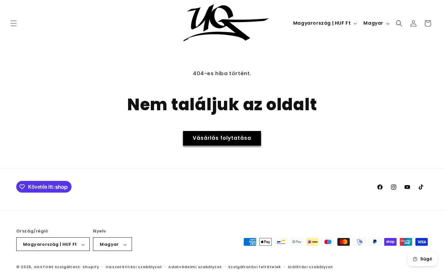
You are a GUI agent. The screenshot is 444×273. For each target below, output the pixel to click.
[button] (14, 23)
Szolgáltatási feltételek (254, 266)
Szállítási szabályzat (310, 266)
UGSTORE (44, 267)
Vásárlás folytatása (222, 138)
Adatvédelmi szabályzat (195, 266)
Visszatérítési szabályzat (134, 266)
